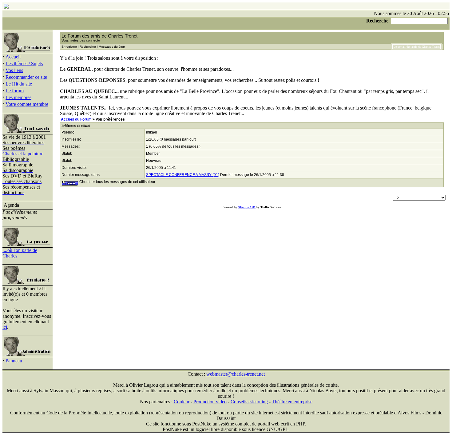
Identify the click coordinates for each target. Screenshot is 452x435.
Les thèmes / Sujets (24, 63)
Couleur (181, 401)
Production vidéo (210, 401)
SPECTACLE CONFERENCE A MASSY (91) (182, 175)
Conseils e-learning (249, 401)
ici (4, 327)
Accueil (13, 56)
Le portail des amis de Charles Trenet (417, 46)
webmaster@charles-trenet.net (235, 374)
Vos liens (14, 70)
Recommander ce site (26, 77)
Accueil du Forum (76, 119)
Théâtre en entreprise (292, 401)
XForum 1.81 (247, 207)
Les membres (18, 97)
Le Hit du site (19, 83)
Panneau (14, 360)
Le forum (15, 90)
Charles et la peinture (22, 153)
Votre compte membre (27, 104)
